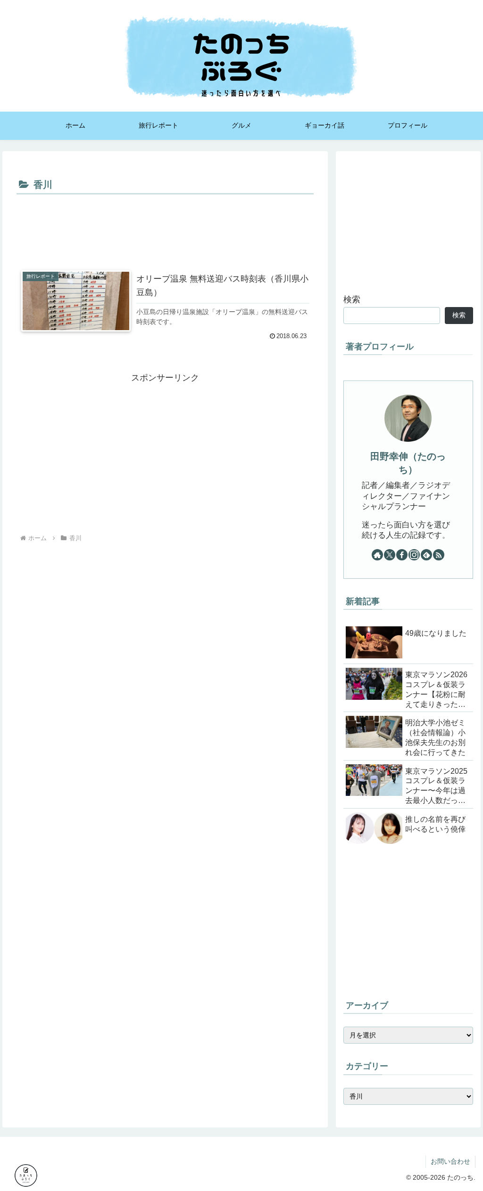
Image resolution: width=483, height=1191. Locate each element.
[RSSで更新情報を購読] (438, 554)
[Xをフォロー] (389, 554)
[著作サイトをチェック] (377, 554)
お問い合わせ (450, 1161)
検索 (351, 299)
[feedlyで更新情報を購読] (426, 554)
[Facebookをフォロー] (402, 554)
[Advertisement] (165, 225)
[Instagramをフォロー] (414, 554)
